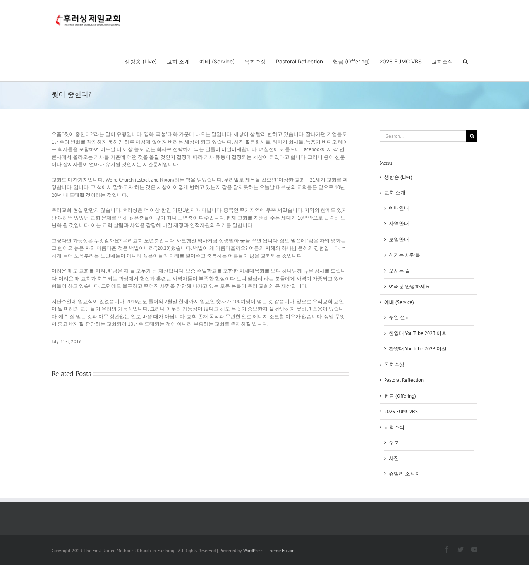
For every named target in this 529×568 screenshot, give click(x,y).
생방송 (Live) (398, 177)
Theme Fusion (281, 550)
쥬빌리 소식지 (404, 473)
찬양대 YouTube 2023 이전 (418, 348)
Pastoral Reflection (404, 380)
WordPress (253, 550)
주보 (394, 442)
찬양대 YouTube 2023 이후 (418, 333)
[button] (465, 60)
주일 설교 (399, 317)
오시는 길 (399, 271)
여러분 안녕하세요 (409, 286)
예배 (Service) (399, 302)
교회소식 (394, 427)
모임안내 (399, 239)
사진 (394, 458)
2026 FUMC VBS (401, 411)
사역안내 (399, 223)
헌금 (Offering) (400, 396)
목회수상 (394, 364)
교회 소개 (394, 192)
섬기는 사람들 (404, 255)
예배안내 (399, 208)
